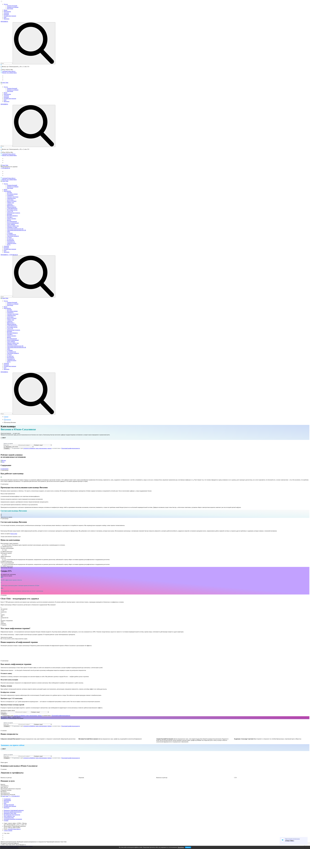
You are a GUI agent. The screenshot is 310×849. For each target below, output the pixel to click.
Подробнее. (181, 847)
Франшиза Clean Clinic (10, 813)
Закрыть (188, 847)
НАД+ (9, 244)
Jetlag (8, 231)
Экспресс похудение (12, 196)
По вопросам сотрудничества (12, 814)
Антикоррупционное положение (13, 819)
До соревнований (12, 221)
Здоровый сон (11, 241)
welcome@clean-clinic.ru (8, 71)
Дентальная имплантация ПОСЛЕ (16, 230)
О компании (7, 799)
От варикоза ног (11, 234)
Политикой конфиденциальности (70, 448)
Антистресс (10, 199)
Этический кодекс (9, 817)
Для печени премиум (13, 236)
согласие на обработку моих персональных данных (37, 448)
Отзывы (6, 820)
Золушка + (10, 217)
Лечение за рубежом (12, 7)
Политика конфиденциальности (13, 811)
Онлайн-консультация (10, 16)
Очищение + (10, 195)
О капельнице (4, 468)
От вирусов (10, 239)
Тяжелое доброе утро (13, 226)
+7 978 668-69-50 (5, 168)
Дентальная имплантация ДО (15, 228)
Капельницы (7, 11)
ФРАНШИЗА (4, 21)
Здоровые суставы (12, 227)
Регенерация (10, 240)
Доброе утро (10, 202)
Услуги (6, 4)
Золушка (9, 192)
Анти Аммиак (11, 224)
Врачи (5, 10)
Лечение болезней (12, 5)
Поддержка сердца (12, 210)
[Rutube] (4, 78)
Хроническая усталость (13, 212)
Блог (5, 17)
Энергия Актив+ (11, 243)
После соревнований (13, 223)
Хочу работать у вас (9, 816)
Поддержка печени (12, 194)
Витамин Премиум (12, 215)
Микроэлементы (11, 207)
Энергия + (10, 204)
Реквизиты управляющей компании (14, 810)
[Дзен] (4, 79)
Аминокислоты (11, 198)
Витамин (9, 214)
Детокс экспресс (11, 218)
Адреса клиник (8, 830)
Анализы (6, 13)
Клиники (6, 14)
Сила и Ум (10, 211)
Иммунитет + (11, 205)
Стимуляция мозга (12, 208)
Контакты (6, 18)
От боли (9, 237)
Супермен (10, 233)
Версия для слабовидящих (9, 72)
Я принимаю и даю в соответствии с (46, 448)
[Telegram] (4, 76)
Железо (9, 220)
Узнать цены (13, 533)
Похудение (10, 8)
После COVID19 (11, 201)
